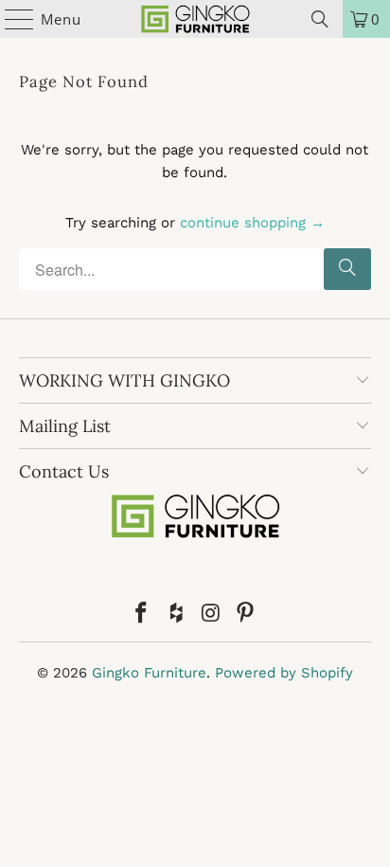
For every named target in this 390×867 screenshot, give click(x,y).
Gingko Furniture (149, 672)
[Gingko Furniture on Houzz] (177, 614)
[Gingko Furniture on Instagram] (211, 614)
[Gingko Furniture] (195, 19)
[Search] (320, 19)
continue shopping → (252, 222)
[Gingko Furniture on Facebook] (142, 614)
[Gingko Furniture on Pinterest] (246, 614)
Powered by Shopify (284, 672)
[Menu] (10, 19)
